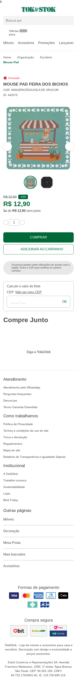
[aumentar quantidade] (22, 222)
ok (64, 301)
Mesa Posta (12, 542)
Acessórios (26, 43)
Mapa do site (11, 450)
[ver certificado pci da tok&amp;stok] (58, 631)
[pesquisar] (68, 20)
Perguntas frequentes (17, 394)
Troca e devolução (15, 437)
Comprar (38, 237)
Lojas (6, 493)
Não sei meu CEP (28, 292)
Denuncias (10, 400)
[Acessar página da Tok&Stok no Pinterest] (44, 360)
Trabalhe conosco (14, 480)
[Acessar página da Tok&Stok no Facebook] (21, 360)
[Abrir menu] (12, 9)
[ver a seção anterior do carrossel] (69, 146)
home (7, 57)
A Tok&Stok (10, 473)
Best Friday (10, 500)
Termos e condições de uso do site (25, 430)
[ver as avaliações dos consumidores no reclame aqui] (38, 631)
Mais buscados (14, 554)
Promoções (46, 43)
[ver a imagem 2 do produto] (46, 182)
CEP (10, 292)
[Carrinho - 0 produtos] (71, 9)
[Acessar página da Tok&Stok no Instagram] (33, 360)
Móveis (8, 43)
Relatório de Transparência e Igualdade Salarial (34, 456)
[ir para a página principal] (39, 9)
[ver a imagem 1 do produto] (30, 182)
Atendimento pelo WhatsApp (21, 387)
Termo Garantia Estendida (20, 407)
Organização (25, 57)
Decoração (11, 531)
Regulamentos (12, 443)
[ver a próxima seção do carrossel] (7, 146)
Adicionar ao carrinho (42, 249)
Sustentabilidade (14, 487)
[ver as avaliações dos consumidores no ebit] (19, 631)
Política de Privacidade (18, 424)
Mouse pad (11, 62)
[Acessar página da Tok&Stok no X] (56, 360)
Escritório (46, 57)
